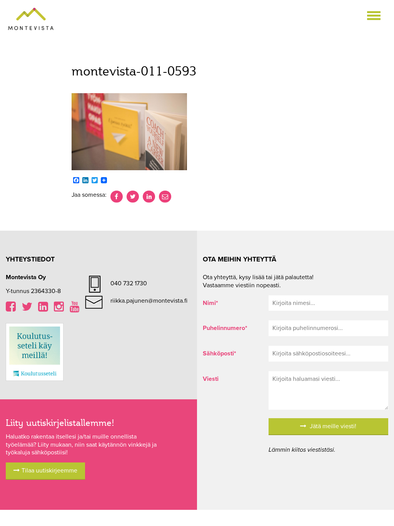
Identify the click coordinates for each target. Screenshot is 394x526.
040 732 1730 (128, 283)
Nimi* (210, 303)
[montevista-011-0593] (129, 131)
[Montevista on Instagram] (59, 309)
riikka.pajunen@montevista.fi (148, 301)
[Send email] (165, 196)
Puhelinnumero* (225, 328)
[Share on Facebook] (116, 196)
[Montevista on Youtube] (75, 309)
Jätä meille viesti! (332, 426)
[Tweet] (133, 196)
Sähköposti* (219, 353)
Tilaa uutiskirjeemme (49, 470)
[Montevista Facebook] (11, 309)
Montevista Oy (31, 19)
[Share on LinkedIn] (149, 196)
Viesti (211, 379)
